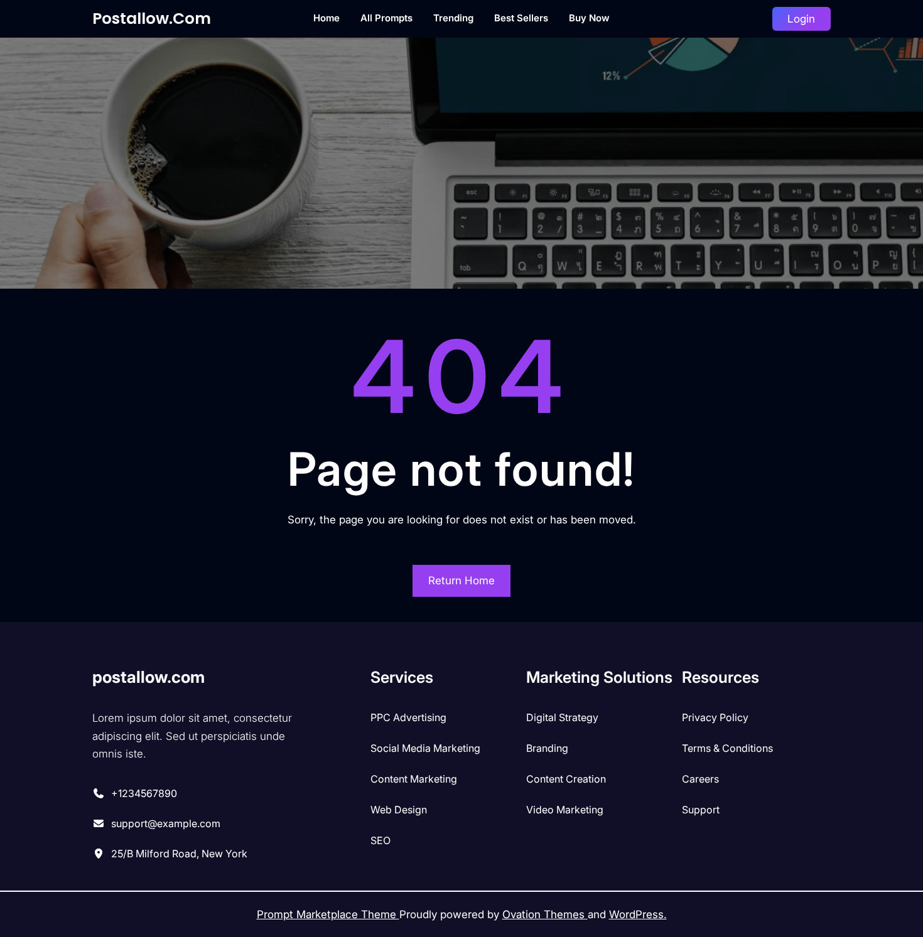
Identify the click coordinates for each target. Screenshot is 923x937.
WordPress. (638, 914)
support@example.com (165, 823)
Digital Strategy (562, 717)
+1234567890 (144, 793)
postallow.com (151, 18)
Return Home (461, 580)
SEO (380, 840)
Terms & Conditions (727, 748)
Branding (547, 748)
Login (801, 19)
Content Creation (566, 779)
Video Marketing (564, 809)
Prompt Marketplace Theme (328, 914)
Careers (700, 779)
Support (701, 809)
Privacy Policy (715, 717)
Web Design (398, 809)
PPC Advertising (408, 717)
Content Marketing (413, 779)
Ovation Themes (545, 914)
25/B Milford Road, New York (179, 853)
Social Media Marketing (425, 748)
